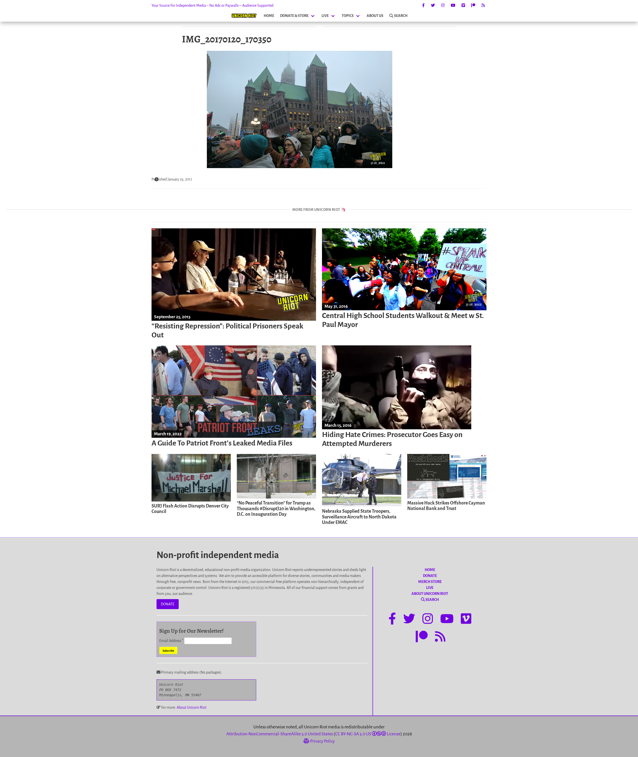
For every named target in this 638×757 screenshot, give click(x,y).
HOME (269, 16)
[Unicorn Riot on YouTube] (453, 5)
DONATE (167, 604)
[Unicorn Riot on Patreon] (473, 5)
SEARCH (400, 16)
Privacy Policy (322, 741)
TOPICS (348, 16)
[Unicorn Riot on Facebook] (423, 5)
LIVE (325, 16)
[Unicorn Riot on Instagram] (443, 5)
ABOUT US (375, 16)
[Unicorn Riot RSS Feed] (483, 5)
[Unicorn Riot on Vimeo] (463, 5)
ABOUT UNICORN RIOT (429, 594)
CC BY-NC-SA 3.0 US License (367, 734)
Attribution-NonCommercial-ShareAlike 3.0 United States (279, 734)
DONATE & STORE (294, 16)
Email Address (171, 641)
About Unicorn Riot (191, 707)
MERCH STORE (430, 582)
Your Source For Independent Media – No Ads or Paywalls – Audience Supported (212, 5)
